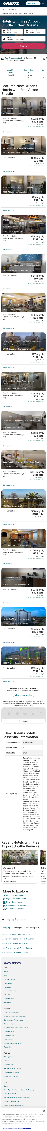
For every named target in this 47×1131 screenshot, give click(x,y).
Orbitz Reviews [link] (9, 1031)
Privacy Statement (10, 1128)
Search (23, 46)
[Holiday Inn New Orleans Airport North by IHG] (23, 662)
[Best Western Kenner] (23, 113)
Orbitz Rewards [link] (9, 998)
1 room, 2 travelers (15, 39)
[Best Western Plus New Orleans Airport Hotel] (23, 309)
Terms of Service (24, 1128)
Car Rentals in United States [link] (13, 1020)
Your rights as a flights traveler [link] (14, 1105)
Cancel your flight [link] (10, 1094)
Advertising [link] (7, 1002)
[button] (23, 131)
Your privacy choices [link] (11, 1076)
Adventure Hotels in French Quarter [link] (16, 934)
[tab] (6, 927)
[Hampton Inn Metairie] (23, 545)
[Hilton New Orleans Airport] (23, 231)
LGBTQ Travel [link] (8, 1039)
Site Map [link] (7, 995)
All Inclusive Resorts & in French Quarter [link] (18, 939)
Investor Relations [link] (10, 991)
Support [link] (6, 1086)
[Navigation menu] (43, 3)
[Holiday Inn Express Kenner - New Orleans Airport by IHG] (23, 505)
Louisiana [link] (11, 9)
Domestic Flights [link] (9, 1024)
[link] (23, 895)
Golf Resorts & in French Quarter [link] (15, 953)
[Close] (44, 1111)
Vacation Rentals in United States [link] (15, 1016)
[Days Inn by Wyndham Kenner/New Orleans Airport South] (23, 427)
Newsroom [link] (7, 987)
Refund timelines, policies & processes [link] (17, 1097)
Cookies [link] (6, 1061)
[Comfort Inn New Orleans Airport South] (23, 152)
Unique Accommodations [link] (12, 1043)
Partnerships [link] (8, 983)
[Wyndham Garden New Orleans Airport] (23, 191)
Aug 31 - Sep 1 (10, 71)
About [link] (6, 971)
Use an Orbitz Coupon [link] (11, 1101)
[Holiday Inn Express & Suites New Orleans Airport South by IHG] (23, 584)
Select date (12, 32)
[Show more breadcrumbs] (3, 9)
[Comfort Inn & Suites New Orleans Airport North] (23, 270)
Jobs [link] (5, 975)
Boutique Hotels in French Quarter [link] (15, 943)
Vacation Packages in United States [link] (16, 1028)
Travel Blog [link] (7, 1047)
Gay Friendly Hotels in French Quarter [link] (17, 948)
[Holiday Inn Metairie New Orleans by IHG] (23, 623)
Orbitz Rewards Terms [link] (11, 1072)
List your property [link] (10, 979)
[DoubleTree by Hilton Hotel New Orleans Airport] (23, 466)
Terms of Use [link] (8, 1064)
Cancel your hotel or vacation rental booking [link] (19, 1090)
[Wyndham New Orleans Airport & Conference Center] (23, 388)
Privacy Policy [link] (9, 1057)
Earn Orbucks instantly (14, 58)
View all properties (23, 695)
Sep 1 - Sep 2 (28, 71)
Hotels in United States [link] (11, 1012)
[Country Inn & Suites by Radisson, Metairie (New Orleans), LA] (23, 348)
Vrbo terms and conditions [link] (12, 1068)
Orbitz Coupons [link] (9, 1035)
